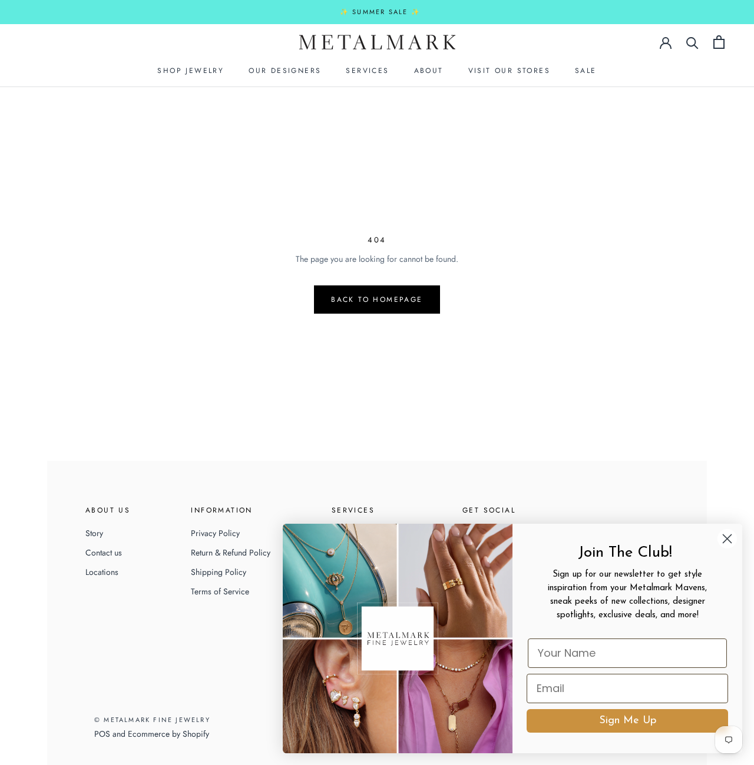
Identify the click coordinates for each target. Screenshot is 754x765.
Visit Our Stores (509, 70)
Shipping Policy (218, 572)
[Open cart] (719, 42)
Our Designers (285, 70)
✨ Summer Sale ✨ (380, 11)
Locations (101, 572)
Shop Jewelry (190, 70)
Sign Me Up (627, 721)
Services (367, 70)
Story (94, 533)
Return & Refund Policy (230, 552)
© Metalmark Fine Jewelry (152, 719)
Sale (586, 70)
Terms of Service (220, 591)
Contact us (103, 552)
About (429, 70)
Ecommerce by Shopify (168, 734)
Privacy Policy (215, 533)
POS (102, 734)
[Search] (692, 42)
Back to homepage (376, 299)
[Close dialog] (727, 538)
